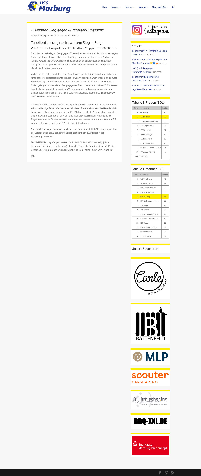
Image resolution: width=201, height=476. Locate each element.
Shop (104, 7)
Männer (129, 7)
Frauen (114, 7)
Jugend (142, 7)
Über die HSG (159, 7)
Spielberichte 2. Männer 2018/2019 (61, 35)
